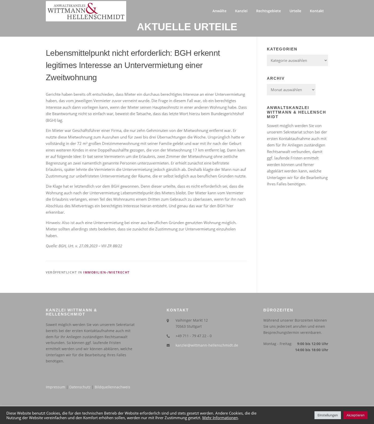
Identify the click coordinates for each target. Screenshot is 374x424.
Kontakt (317, 10)
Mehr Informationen (220, 417)
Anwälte (219, 10)
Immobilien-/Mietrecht (106, 272)
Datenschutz (80, 387)
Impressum (55, 387)
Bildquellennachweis (112, 387)
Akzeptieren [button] (356, 415)
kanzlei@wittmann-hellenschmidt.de (207, 345)
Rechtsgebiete (268, 10)
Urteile (295, 10)
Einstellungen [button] (328, 415)
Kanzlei (241, 10)
